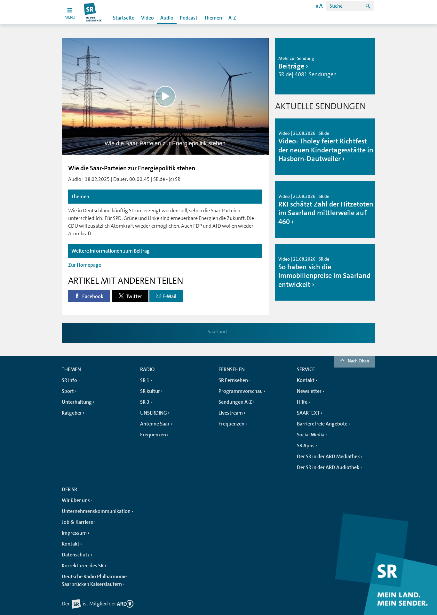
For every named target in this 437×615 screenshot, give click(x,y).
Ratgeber (72, 413)
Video (147, 18)
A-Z (232, 18)
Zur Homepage (84, 265)
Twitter (133, 296)
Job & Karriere (77, 522)
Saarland (217, 331)
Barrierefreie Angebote (322, 424)
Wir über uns (76, 500)
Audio (166, 18)
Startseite (123, 18)
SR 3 (144, 402)
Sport (68, 391)
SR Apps (305, 445)
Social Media (310, 435)
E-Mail (169, 296)
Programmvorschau (241, 391)
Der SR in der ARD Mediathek (328, 456)
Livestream (231, 413)
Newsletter (309, 391)
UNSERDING (153, 413)
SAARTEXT (308, 413)
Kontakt (305, 380)
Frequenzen (153, 435)
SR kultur (150, 391)
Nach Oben (358, 361)
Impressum (74, 533)
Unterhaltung (77, 402)
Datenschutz (76, 555)
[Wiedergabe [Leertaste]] (165, 96)
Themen (213, 18)
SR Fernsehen (233, 380)
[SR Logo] (93, 12)
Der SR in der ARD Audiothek (328, 467)
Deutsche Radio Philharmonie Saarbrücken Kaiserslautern (94, 580)
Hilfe (302, 402)
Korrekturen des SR (83, 565)
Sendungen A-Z (235, 402)
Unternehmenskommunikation (96, 511)
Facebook (92, 296)
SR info (69, 380)
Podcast (188, 18)
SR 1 (144, 380)
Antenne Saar (155, 424)
